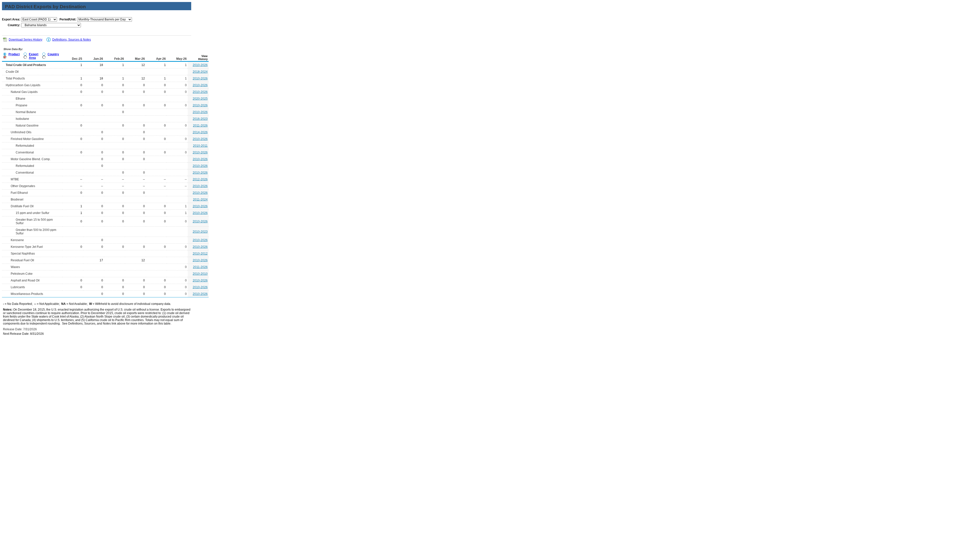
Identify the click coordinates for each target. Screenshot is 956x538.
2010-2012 (200, 253)
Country (53, 54)
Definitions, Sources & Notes (71, 39)
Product (14, 54)
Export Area (33, 56)
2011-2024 (200, 199)
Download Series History (25, 39)
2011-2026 (200, 125)
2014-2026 (200, 132)
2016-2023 (200, 119)
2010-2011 (200, 145)
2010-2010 (200, 273)
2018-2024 (200, 71)
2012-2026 (200, 179)
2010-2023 (200, 231)
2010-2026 (200, 65)
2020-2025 (200, 98)
